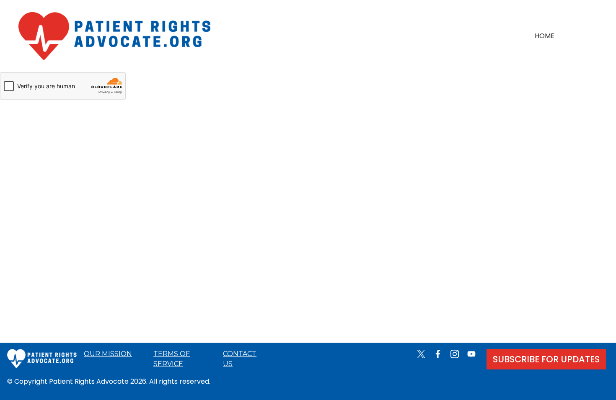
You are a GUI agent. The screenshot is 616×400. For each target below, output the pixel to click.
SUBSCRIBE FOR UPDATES (546, 359)
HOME (544, 36)
